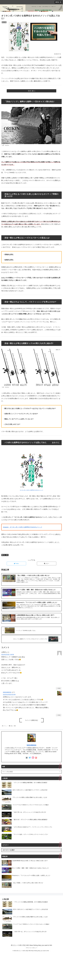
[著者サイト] (26, 757)
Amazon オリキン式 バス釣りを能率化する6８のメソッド (22, 527)
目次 (29, 91)
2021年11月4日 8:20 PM (9, 694)
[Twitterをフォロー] (30, 757)
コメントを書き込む (31, 720)
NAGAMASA (7, 692)
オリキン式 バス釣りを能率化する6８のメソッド (31, 490)
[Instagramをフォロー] (33, 757)
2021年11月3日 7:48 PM (7, 654)
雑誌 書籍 (5, 555)
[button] (60, 772)
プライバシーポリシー (31, 947)
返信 (59, 688)
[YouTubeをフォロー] (36, 757)
